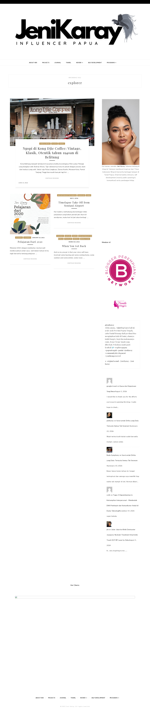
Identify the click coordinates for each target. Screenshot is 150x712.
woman (76, 239)
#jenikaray (128, 350)
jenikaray (110, 421)
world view (85, 239)
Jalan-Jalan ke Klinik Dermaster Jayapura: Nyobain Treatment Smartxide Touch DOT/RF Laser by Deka (122, 535)
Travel (68, 62)
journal (19, 237)
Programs (111, 62)
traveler (81, 195)
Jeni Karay (121, 166)
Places (54, 143)
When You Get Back (74, 246)
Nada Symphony (113, 455)
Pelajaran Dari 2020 (30, 241)
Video (88, 195)
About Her (33, 62)
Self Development (95, 62)
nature (68, 236)
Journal (57, 62)
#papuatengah (111, 350)
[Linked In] (84, 182)
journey (27, 237)
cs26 (108, 495)
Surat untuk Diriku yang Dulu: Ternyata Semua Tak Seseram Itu (122, 460)
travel (61, 143)
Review (79, 62)
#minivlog (120, 328)
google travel (112, 386)
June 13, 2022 (23, 182)
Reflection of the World (67, 195)
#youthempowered (112, 356)
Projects (45, 62)
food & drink (45, 143)
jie (107, 529)
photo (75, 236)
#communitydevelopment (115, 353)
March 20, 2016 (74, 242)
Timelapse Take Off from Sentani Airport (74, 204)
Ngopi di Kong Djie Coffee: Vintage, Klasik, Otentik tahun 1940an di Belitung (52, 152)
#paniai (120, 350)
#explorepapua (120, 347)
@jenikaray (109, 325)
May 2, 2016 (74, 198)
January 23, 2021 (38, 237)
